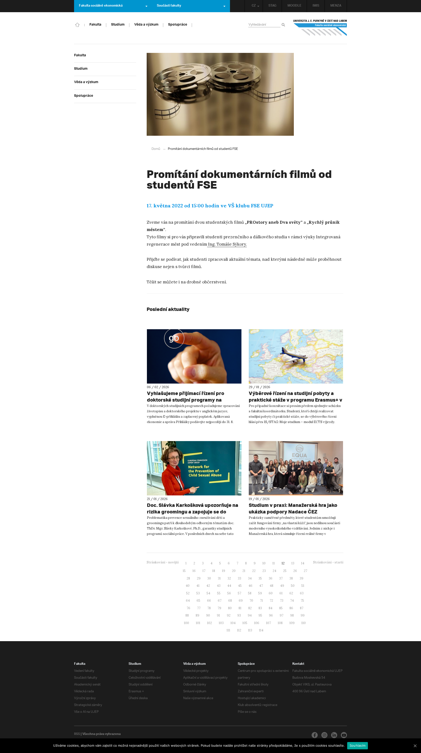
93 (239, 615)
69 (241, 601)
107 (268, 623)
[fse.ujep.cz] (320, 27)
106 (256, 623)
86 (291, 608)
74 (292, 601)
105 (244, 623)
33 (239, 578)
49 (282, 586)
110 (303, 623)
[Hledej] (284, 25)
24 (274, 571)
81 (240, 608)
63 (302, 593)
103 (221, 623)
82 (250, 608)
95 (260, 615)
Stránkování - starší (328, 562)
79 (219, 608)
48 (271, 586)
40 (188, 586)
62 (291, 593)
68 (230, 601)
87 (301, 608)
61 (281, 593)
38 (291, 578)
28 (188, 578)
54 (208, 593)
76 (188, 608)
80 (230, 608)
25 (285, 571)
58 (249, 593)
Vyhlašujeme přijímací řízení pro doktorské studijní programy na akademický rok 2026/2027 (185, 399)
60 (271, 593)
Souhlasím (357, 745)
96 (271, 615)
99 (303, 615)
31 (219, 578)
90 (208, 615)
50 (293, 586)
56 (229, 593)
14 (302, 563)
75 (302, 601)
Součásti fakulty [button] (169, 6)
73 (281, 601)
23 (264, 571)
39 (301, 578)
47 (261, 586)
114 (261, 630)
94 (250, 615)
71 (261, 601)
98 (292, 615)
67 (219, 601)
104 (233, 623)
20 (234, 571)
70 (251, 601)
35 (260, 578)
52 (188, 593)
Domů (156, 149)
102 (209, 623)
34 (250, 578)
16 (194, 571)
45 (240, 586)
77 (199, 608)
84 (270, 608)
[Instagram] (324, 735)
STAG (272, 6)
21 (243, 571)
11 (273, 563)
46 (250, 586)
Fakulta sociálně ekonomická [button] (101, 6)
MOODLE (294, 6)
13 (292, 563)
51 (302, 586)
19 (223, 571)
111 (228, 630)
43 (218, 586)
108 (280, 623)
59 (260, 593)
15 (184, 571)
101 (198, 623)
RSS (77, 734)
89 (197, 615)
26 (295, 571)
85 (281, 608)
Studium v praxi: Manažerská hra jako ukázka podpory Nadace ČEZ (293, 508)
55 (218, 593)
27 (305, 571)
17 (203, 571)
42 (208, 586)
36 (270, 578)
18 (213, 571)
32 (229, 578)
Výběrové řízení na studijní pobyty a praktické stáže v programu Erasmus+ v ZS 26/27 (295, 399)
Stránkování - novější (163, 562)
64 (188, 601)
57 (239, 593)
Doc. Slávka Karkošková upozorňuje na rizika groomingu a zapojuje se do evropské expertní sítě (192, 511)
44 (229, 586)
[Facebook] (315, 735)
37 (281, 578)
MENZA (335, 6)
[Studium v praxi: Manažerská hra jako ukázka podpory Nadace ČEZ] (296, 468)
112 (239, 630)
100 (186, 623)
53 (198, 593)
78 (209, 608)
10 (264, 563)
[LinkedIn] (334, 735)
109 (292, 623)
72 (271, 601)
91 (218, 615)
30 (209, 578)
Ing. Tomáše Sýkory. (227, 244)
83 (260, 608)
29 (199, 578)
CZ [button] (254, 6)
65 (198, 601)
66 (209, 601)
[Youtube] (344, 735)
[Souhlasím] (414, 745)
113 (250, 630)
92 (228, 615)
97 (281, 615)
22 (254, 571)
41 (198, 586)
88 (187, 615)
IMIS (316, 6)
